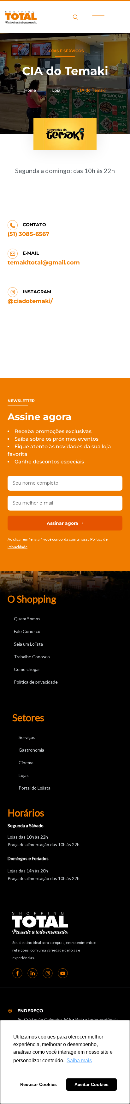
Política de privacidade (36, 682)
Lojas (24, 775)
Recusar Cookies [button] (38, 1084)
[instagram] (48, 973)
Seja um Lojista (28, 644)
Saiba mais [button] (79, 1060)
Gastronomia (31, 750)
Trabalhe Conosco (32, 656)
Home (30, 90)
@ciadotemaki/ (30, 301)
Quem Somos (27, 618)
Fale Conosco (27, 631)
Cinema (26, 762)
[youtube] (63, 973)
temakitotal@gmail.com (44, 262)
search (75, 17)
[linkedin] (32, 973)
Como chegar (27, 669)
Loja (56, 90)
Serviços (27, 737)
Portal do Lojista (34, 788)
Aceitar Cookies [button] (91, 1084)
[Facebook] (17, 973)
